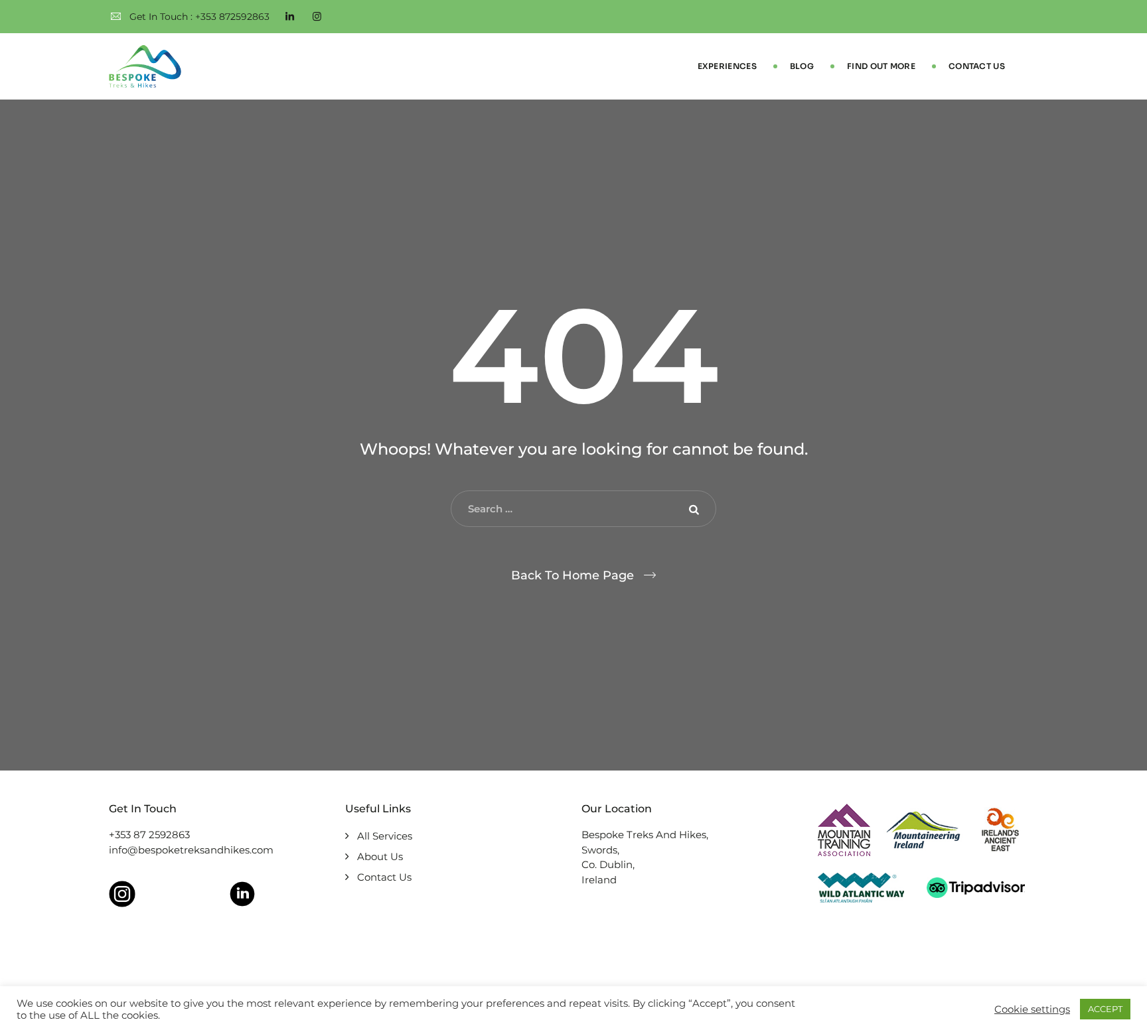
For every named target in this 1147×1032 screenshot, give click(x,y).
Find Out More (881, 66)
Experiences (727, 66)
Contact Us (977, 66)
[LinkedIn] (290, 17)
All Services (384, 836)
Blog (802, 66)
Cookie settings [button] (1032, 1009)
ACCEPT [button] (1105, 1008)
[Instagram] (317, 17)
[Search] (696, 509)
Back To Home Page (572, 575)
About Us (380, 856)
